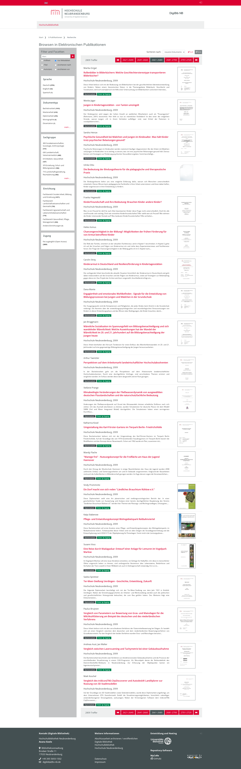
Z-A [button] (199, 52)
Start (41, 37)
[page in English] (46, 2)
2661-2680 (157, 60)
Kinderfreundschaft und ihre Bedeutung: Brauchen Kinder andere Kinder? (123, 201)
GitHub (157, 758)
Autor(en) (48, 69)
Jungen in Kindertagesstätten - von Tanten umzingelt (111, 105)
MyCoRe (154, 755)
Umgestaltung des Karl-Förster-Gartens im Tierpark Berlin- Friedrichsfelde (123, 427)
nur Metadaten (63, 60)
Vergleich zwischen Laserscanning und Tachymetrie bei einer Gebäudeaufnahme (126, 648)
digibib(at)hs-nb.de (51, 762)
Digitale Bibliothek (103, 741)
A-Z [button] (191, 52)
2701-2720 (186, 60)
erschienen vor (63, 69)
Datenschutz (101, 758)
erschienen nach (64, 65)
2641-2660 (142, 60)
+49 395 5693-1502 (52, 758)
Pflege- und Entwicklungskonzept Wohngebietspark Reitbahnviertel (119, 519)
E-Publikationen (55, 37)
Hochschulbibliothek (49, 24)
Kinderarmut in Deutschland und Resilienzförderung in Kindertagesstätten (123, 264)
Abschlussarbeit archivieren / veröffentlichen (116, 738)
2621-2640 (128, 60)
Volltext (47, 60)
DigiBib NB (176, 13)
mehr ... (67, 127)
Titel (45, 65)
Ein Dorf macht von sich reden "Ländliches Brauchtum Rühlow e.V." (119, 489)
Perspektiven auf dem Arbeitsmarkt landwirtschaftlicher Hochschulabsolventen (126, 362)
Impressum (100, 762)
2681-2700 (171, 60)
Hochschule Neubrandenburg (109, 748)
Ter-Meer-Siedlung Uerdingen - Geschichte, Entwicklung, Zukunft (118, 581)
